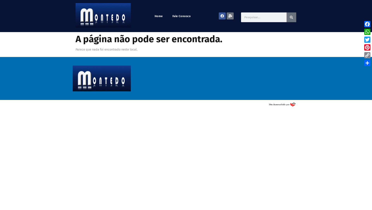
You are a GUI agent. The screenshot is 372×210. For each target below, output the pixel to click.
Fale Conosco (181, 16)
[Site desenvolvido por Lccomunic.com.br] (282, 106)
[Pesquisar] (291, 17)
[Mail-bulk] (230, 15)
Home (159, 16)
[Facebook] (222, 15)
